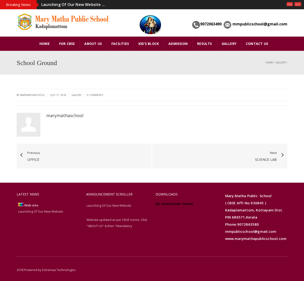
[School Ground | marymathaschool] (64, 21)
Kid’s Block (148, 43)
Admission (178, 43)
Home (269, 62)
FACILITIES (120, 43)
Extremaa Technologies (59, 270)
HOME (44, 43)
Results (204, 43)
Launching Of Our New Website (108, 205)
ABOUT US (93, 43)
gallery (281, 62)
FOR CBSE (67, 43)
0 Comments (95, 95)
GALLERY (229, 43)
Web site (31, 205)
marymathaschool (64, 115)
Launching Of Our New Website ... (73, 4)
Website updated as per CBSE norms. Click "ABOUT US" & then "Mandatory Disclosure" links (116, 226)
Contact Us (257, 43)
